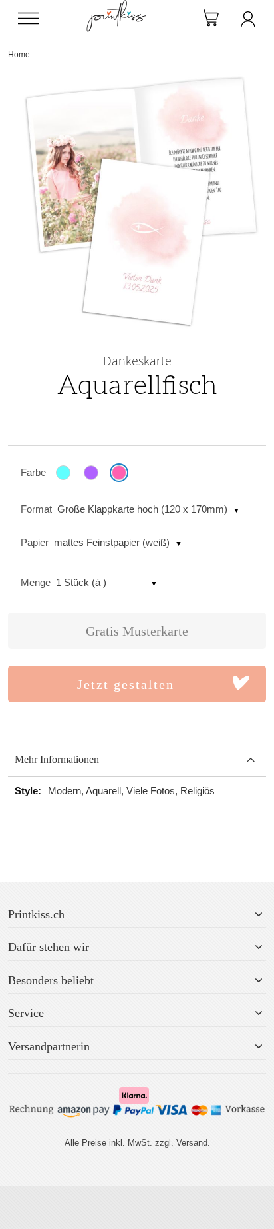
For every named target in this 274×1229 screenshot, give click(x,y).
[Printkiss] (116, 7)
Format (36, 509)
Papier (35, 542)
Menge (36, 582)
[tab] (137, 760)
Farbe (33, 472)
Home (19, 54)
